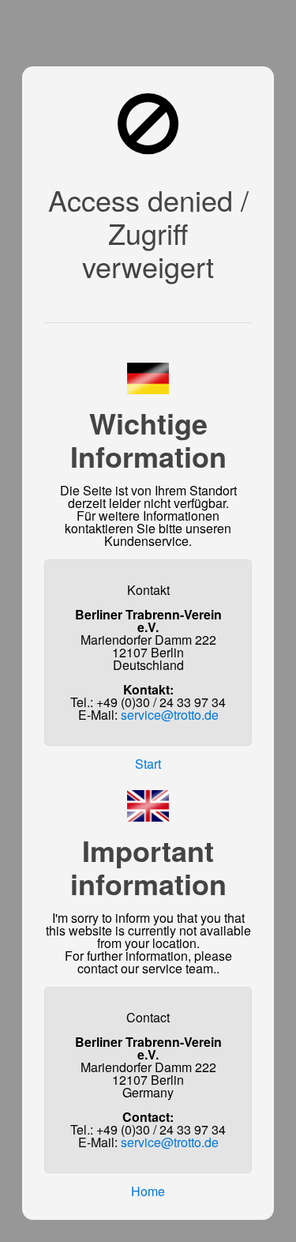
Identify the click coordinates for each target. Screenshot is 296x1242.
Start (148, 764)
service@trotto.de (170, 715)
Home (148, 1191)
